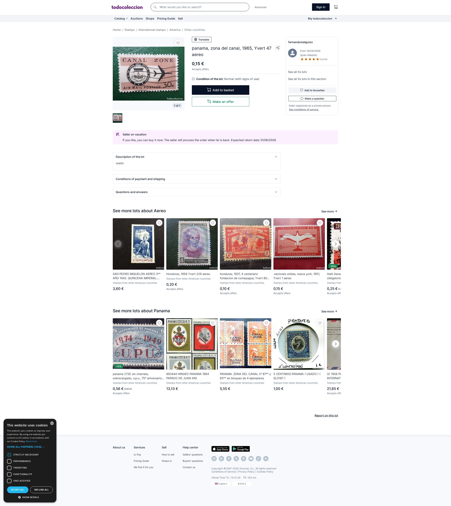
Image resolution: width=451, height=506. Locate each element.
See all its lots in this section (307, 79)
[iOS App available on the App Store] (220, 448)
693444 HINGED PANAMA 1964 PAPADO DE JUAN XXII (187, 376)
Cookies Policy (265, 471)
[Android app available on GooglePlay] (241, 448)
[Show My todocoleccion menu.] (336, 18)
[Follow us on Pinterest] (243, 458)
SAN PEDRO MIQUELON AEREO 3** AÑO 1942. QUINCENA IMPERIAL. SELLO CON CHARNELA (136, 276)
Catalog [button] (120, 18)
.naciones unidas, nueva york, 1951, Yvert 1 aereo (296, 276)
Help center (190, 447)
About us (119, 447)
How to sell (168, 454)
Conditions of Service (223, 471)
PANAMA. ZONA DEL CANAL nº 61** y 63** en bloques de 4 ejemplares (245, 376)
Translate (203, 39)
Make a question (314, 98)
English (222, 483)
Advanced (260, 7)
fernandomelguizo (300, 42)
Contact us (189, 467)
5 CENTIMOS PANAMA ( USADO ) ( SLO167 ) (296, 376)
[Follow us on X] (236, 458)
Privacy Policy (246, 471)
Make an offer (223, 102)
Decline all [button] (41, 489)
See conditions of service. (304, 109)
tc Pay (137, 454)
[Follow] (178, 43)
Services (139, 447)
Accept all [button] (17, 489)
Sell (180, 18)
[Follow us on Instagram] (214, 458)
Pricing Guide (166, 18)
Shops (150, 18)
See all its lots (297, 72)
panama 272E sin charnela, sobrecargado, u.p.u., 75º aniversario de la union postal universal (137, 376)
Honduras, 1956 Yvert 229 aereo (188, 274)
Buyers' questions (193, 460)
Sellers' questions (193, 454)
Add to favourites (314, 90)
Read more (31, 441)
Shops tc (167, 460)
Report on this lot (326, 415)
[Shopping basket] (336, 7)
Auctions (137, 18)
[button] (196, 157)
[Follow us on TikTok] (258, 458)
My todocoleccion (320, 18)
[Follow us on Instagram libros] (221, 458)
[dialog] (30, 460)
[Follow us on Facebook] (228, 458)
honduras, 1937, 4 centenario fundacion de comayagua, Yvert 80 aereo (243, 276)
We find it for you (143, 467)
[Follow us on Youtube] (251, 458)
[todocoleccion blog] (265, 458)
